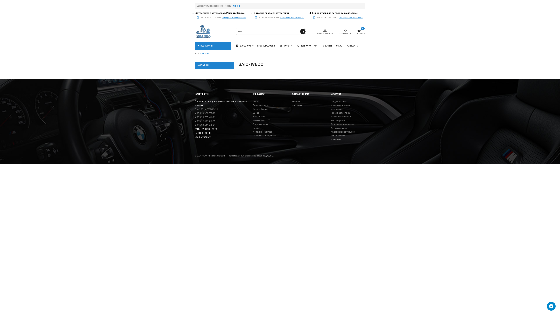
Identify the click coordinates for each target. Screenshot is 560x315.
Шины (256, 113)
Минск (236, 6)
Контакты (297, 105)
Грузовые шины (260, 124)
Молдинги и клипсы (262, 132)
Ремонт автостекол (340, 113)
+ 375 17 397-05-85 (205, 121)
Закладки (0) (345, 34)
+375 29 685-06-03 (269, 17)
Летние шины (259, 117)
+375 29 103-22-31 (327, 17)
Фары (256, 101)
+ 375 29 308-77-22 (205, 113)
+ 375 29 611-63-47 (205, 125)
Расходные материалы (264, 135)
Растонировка (338, 120)
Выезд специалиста (341, 117)
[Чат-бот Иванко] (551, 306)
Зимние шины (259, 120)
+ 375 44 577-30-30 (207, 109)
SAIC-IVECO (205, 54)
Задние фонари (260, 109)
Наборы (256, 128)
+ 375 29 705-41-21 (205, 117)
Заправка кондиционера (343, 124)
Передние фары (260, 105)
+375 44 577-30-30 (211, 17)
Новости (296, 101)
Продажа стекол (339, 101)
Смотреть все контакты (234, 17)
